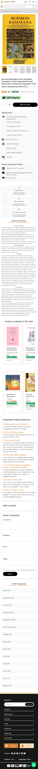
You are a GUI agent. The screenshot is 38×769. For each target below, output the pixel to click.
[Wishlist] (30, 1)
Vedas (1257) (7, 590)
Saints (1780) (7, 649)
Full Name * (6, 535)
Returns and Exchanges (15, 173)
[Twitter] (15, 753)
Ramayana (15, 11)
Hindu (10, 11)
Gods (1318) (6, 656)
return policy (13, 451)
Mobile (5, 559)
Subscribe (29, 704)
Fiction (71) (6, 678)
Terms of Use (21, 570)
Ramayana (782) (8, 612)
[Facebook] (12, 753)
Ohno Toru (16, 122)
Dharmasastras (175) (9, 627)
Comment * (7, 520)
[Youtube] (25, 753)
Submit (10, 574)
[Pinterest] (17, 753)
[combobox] (18, 6)
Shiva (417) (6, 664)
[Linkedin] (22, 753)
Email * (5, 546)
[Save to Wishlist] (30, 87)
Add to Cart (25, 105)
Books (7, 11)
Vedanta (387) (7, 685)
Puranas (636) (7, 605)
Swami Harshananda (10, 399)
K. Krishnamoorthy (31, 399)
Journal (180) (7, 671)
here (19, 484)
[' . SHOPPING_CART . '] (33, 1)
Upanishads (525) (8, 598)
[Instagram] (19, 753)
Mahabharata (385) (9, 620)
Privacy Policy (31, 570)
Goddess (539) (7, 634)
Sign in (26, 2)
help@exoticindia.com (10, 476)
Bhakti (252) (7, 642)
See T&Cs (22, 194)
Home (2, 11)
